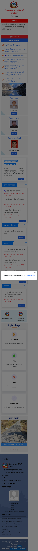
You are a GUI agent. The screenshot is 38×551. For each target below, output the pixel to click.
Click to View (30, 275)
